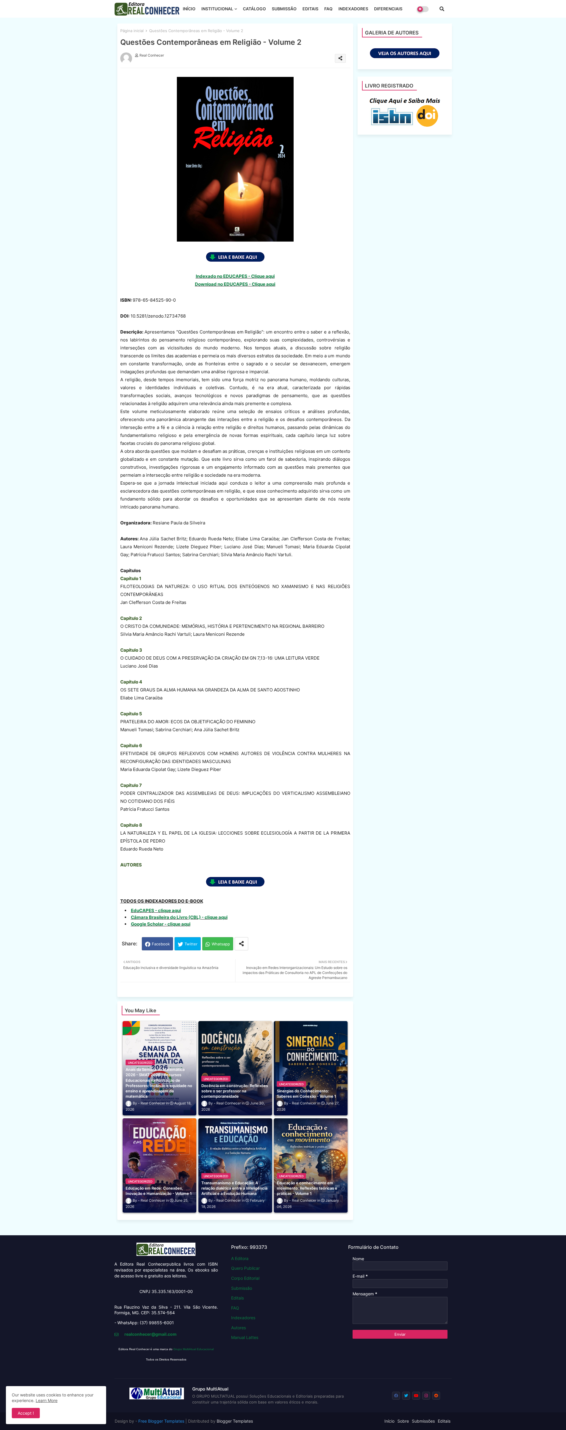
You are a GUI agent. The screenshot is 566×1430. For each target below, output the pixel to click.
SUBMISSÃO (284, 8)
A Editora (240, 1258)
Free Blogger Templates (161, 1421)
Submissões (423, 1421)
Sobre (403, 1421)
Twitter (191, 944)
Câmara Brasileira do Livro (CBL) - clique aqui (179, 917)
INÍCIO (189, 8)
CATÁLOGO (254, 8)
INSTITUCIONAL (217, 8)
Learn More (46, 1400)
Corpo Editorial (245, 1278)
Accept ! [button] (26, 1413)
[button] (442, 9)
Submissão (241, 1288)
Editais (237, 1297)
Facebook (161, 944)
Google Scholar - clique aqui (160, 924)
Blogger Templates (235, 1421)
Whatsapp (221, 944)
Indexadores (243, 1317)
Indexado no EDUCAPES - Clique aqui (235, 276)
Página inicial (132, 30)
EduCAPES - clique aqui (156, 910)
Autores (238, 1327)
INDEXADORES (353, 8)
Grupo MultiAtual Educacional (193, 1349)
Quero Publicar (245, 1268)
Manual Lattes (244, 1337)
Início (389, 1421)
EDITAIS (310, 8)
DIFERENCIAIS (388, 8)
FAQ (328, 8)
